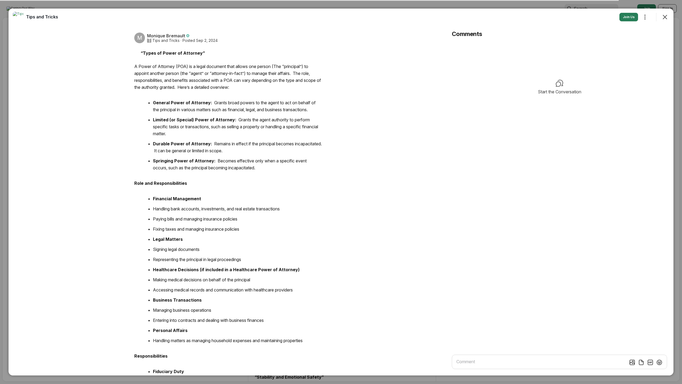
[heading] (42, 17)
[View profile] (18, 17)
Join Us (629, 17)
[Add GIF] (650, 362)
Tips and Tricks (166, 40)
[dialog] (341, 192)
